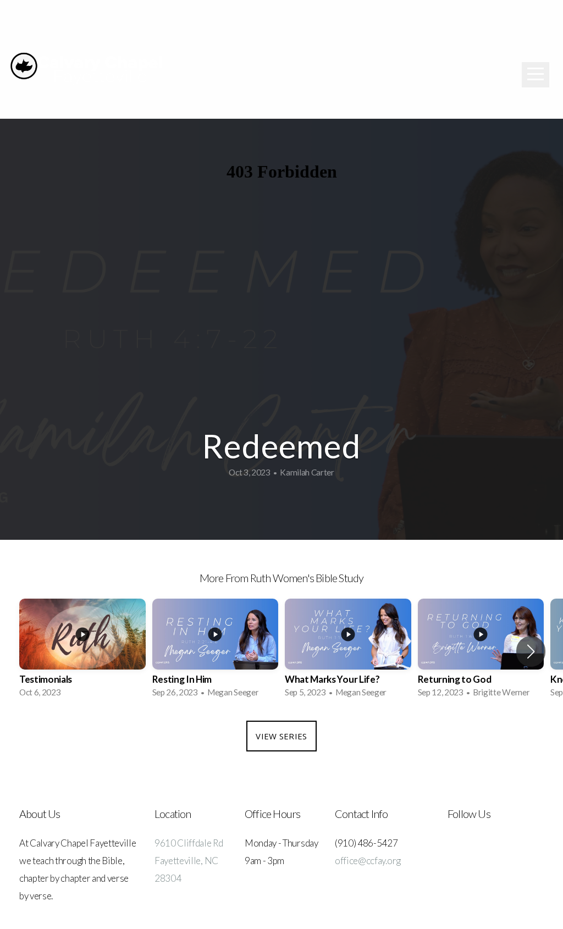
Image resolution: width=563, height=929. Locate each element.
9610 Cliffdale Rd (188, 843)
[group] (82, 651)
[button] (530, 651)
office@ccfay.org (368, 860)
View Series (281, 736)
